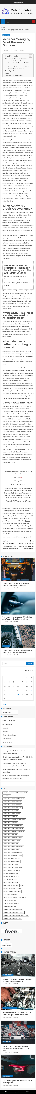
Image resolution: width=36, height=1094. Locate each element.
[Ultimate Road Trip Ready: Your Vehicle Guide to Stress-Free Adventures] (18, 569)
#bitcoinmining (16, 493)
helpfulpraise (6, 945)
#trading (12, 488)
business (8, 537)
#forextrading (27, 488)
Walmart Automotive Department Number (16, 915)
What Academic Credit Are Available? (15, 59)
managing (24, 537)
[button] (7, 21)
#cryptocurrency (18, 495)
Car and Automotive (8, 721)
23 (31, 690)
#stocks (12, 491)
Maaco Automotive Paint (11, 882)
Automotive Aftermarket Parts (12, 801)
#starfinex (7, 493)
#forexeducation (26, 493)
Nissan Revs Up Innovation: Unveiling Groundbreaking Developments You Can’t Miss (16, 1048)
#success (9, 497)
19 (13, 690)
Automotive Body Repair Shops (13, 807)
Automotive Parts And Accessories (14, 831)
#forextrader (19, 488)
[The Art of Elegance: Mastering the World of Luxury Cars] (18, 1066)
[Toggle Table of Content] (29, 56)
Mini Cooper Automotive (11, 885)
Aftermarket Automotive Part (18, 792)
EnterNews (20, 1092)
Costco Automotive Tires (11, 873)
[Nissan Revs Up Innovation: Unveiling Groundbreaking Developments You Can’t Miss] (18, 1032)
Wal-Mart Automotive (10, 906)
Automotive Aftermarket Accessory (14, 798)
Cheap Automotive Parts (11, 864)
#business (28, 495)
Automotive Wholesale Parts (12, 858)
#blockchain (9, 495)
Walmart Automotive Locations (12, 918)
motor (22, 885)
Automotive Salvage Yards (11, 849)
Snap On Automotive (10, 900)
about (5, 792)
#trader (6, 488)
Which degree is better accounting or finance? (16, 72)
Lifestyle (5, 731)
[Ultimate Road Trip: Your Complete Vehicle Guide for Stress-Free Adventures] (18, 636)
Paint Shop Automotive (10, 894)
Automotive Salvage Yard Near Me (13, 846)
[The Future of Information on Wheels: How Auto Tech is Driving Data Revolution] (18, 603)
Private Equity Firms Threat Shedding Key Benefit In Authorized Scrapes (19, 67)
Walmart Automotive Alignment (13, 909)
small (29, 537)
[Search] (30, 22)
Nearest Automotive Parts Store (13, 888)
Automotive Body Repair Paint (12, 804)
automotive (7, 795)
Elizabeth (6, 50)
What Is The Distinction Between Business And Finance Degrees (26, 544)
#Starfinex (18, 491)
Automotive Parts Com (10, 834)
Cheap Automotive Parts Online (13, 867)
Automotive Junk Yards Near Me (13, 825)
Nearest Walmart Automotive (12, 891)
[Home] (3, 21)
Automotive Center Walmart (12, 813)
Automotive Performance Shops (13, 837)
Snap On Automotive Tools (11, 903)
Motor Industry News (9, 735)
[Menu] (7, 21)
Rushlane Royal (7, 742)
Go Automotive (7, 724)
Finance (27, 521)
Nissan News (6, 739)
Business (8, 110)
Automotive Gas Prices (10, 816)
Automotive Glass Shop (10, 822)
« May (4, 704)
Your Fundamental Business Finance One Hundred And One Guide (10, 544)
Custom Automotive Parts (11, 876)
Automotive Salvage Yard (11, 843)
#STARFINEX (26, 491)
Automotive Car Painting (11, 810)
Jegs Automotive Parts (10, 879)
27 (18, 694)
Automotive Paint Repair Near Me (13, 828)
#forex (7, 491)
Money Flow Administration (15, 75)
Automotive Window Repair (11, 861)
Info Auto (6, 35)
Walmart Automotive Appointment (14, 912)
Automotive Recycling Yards (12, 840)
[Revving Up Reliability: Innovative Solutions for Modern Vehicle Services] (18, 965)
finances (14, 537)
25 (9, 694)
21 (22, 690)
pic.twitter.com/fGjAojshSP (21, 497)
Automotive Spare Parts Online (13, 855)
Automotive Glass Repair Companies (14, 819)
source (6, 285)
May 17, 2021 (26, 501)
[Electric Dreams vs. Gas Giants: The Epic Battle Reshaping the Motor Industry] (18, 998)
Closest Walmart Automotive (12, 870)
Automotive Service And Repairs (13, 852)
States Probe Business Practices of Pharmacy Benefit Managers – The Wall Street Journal (18, 63)
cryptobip (5, 943)
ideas (18, 537)
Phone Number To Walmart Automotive (15, 897)
